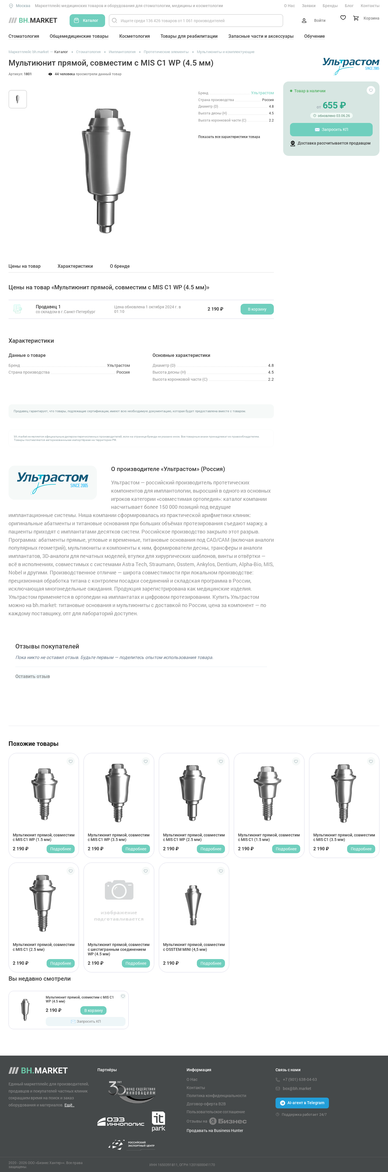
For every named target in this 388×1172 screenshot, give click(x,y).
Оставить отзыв (32, 676)
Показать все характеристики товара (229, 137)
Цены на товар (25, 266)
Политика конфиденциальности (216, 1095)
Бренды (330, 5)
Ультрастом (262, 92)
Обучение (314, 36)
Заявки (309, 5)
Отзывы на (197, 1121)
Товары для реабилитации (189, 36)
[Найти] (114, 20)
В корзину (93, 1010)
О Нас (289, 5)
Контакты (370, 5)
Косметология (134, 36)
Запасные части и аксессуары (261, 36)
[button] (42, 164)
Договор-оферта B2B (206, 1104)
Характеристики (75, 266)
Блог (349, 5)
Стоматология (24, 36)
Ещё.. (69, 1105)
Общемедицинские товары (79, 36)
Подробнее (60, 848)
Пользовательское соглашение (216, 1112)
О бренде (120, 266)
